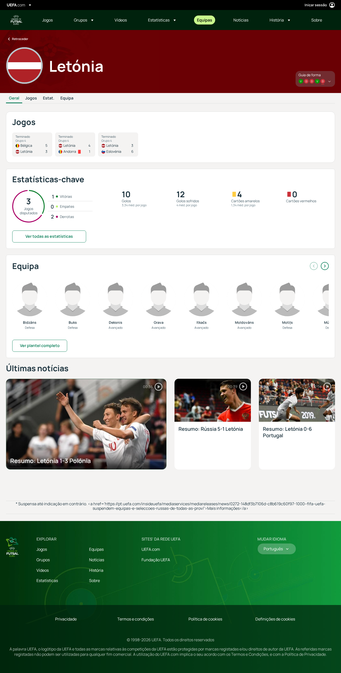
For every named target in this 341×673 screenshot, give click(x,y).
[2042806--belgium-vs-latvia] (32, 144)
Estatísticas (47, 580)
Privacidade (66, 619)
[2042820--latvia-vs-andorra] (75, 144)
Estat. (48, 98)
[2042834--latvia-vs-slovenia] (118, 144)
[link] (47, 20)
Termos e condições (135, 619)
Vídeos (42, 570)
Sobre (94, 580)
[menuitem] (52, 20)
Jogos (31, 98)
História (96, 570)
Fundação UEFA (156, 559)
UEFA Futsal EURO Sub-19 (16, 20)
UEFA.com (151, 549)
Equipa (66, 98)
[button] (84, 20)
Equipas (96, 549)
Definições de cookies (275, 619)
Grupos (43, 559)
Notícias (96, 559)
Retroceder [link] (20, 39)
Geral (14, 98)
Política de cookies (205, 619)
